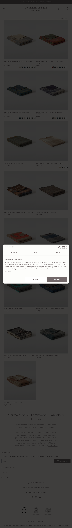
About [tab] (58, 252)
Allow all (57, 279)
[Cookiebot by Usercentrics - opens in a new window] (59, 247)
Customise (34, 279)
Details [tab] (36, 252)
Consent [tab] (14, 252)
